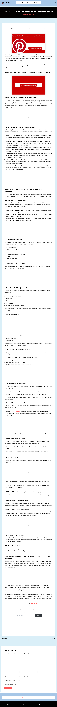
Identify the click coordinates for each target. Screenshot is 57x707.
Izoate (8, 3)
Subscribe (39, 615)
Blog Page (34, 603)
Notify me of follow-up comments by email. (12, 680)
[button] (55, 3)
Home (18, 2)
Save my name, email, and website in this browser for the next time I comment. (19, 676)
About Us (29, 2)
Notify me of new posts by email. (10, 684)
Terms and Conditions (32, 697)
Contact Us (37, 2)
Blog (23, 2)
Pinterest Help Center (15, 411)
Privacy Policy (22, 697)
